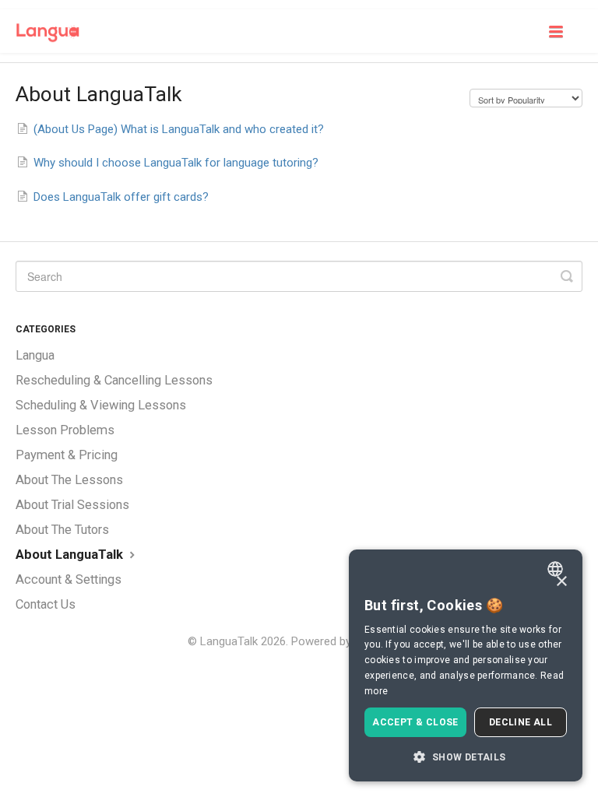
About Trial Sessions (72, 504)
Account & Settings (68, 579)
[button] (465, 756)
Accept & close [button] (415, 722)
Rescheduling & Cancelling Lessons (114, 380)
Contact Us (46, 604)
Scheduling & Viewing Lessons (101, 405)
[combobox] (557, 569)
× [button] (561, 582)
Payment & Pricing (67, 455)
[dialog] (465, 665)
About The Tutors (62, 529)
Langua (35, 355)
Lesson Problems (65, 430)
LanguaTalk (229, 641)
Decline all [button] (520, 722)
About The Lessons (69, 479)
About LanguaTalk (71, 554)
